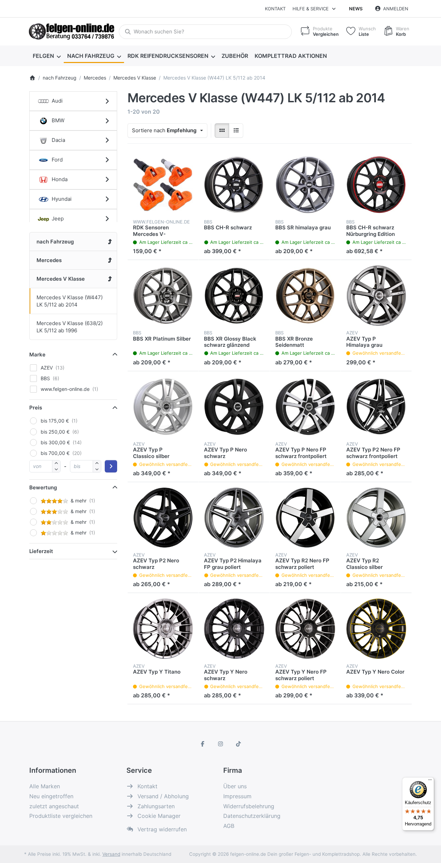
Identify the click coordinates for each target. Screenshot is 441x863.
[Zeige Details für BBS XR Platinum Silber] (163, 295)
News (355, 8)
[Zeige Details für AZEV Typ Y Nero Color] (376, 628)
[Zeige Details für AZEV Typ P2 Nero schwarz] (163, 518)
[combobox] (205, 31)
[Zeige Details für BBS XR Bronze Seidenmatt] (305, 295)
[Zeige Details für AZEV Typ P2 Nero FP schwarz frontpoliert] (376, 407)
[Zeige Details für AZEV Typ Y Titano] (163, 628)
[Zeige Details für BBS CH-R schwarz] (234, 185)
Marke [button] (37, 354)
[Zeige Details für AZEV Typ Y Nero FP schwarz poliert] (305, 628)
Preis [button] (35, 407)
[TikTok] (238, 743)
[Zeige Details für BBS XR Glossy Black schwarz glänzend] (234, 295)
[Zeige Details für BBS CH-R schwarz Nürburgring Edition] (376, 185)
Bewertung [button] (43, 487)
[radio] (222, 130)
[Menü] (430, 781)
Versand (111, 854)
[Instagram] (220, 743)
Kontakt (275, 8)
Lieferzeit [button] (41, 551)
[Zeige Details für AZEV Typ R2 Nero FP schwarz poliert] (305, 518)
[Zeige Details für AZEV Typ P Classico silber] (163, 407)
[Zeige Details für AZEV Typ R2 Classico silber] (376, 518)
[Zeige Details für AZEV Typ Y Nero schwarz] (234, 628)
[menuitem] (46, 56)
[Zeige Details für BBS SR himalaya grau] (305, 185)
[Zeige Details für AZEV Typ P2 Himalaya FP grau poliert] (234, 518)
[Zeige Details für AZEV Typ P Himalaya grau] (376, 295)
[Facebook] (203, 743)
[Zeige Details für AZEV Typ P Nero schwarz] (234, 407)
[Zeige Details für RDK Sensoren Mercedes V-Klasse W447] (163, 185)
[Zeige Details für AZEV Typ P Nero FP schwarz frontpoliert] (305, 407)
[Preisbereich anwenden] (111, 466)
